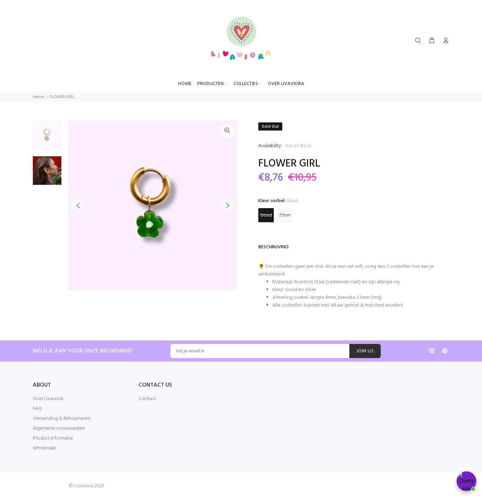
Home (38, 97)
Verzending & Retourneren (62, 419)
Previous (78, 205)
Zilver (285, 215)
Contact (147, 399)
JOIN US (365, 351)
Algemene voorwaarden (59, 428)
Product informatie (53, 438)
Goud (266, 215)
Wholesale (44, 448)
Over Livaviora (48, 399)
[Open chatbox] (466, 481)
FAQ (37, 409)
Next (227, 205)
